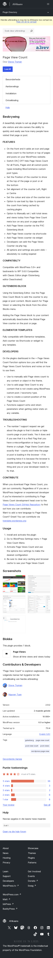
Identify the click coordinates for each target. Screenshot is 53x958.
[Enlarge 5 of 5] (21, 619)
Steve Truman (15, 61)
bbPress (8, 904)
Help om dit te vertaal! (26, 22)
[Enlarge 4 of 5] (46, 599)
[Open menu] (48, 4)
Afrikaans (13, 921)
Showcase (33, 848)
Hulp (7, 107)
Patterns (32, 862)
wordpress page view (40, 751)
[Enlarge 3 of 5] (21, 599)
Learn (5, 871)
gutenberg (29, 740)
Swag (32, 885)
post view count (31, 746)
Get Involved (34, 871)
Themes (32, 853)
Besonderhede (13, 79)
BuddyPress (10, 908)
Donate (33, 881)
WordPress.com (12, 894)
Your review (8, 804)
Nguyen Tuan (15, 694)
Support (7, 876)
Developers (8, 881)
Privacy (6, 862)
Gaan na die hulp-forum (14, 831)
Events (31, 876)
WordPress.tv (11, 885)
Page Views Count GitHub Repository (21, 504)
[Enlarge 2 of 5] (46, 579)
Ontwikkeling (12, 100)
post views (44, 746)
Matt (6, 899)
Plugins (31, 857)
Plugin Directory (10, 12)
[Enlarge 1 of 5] (21, 579)
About (6, 848)
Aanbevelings (12, 86)
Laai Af (7, 69)
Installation (11, 93)
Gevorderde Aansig (12, 759)
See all (47, 804)
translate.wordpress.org (14, 520)
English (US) (44, 734)
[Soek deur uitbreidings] (31, 31)
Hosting (6, 857)
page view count (42, 740)
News (5, 853)
